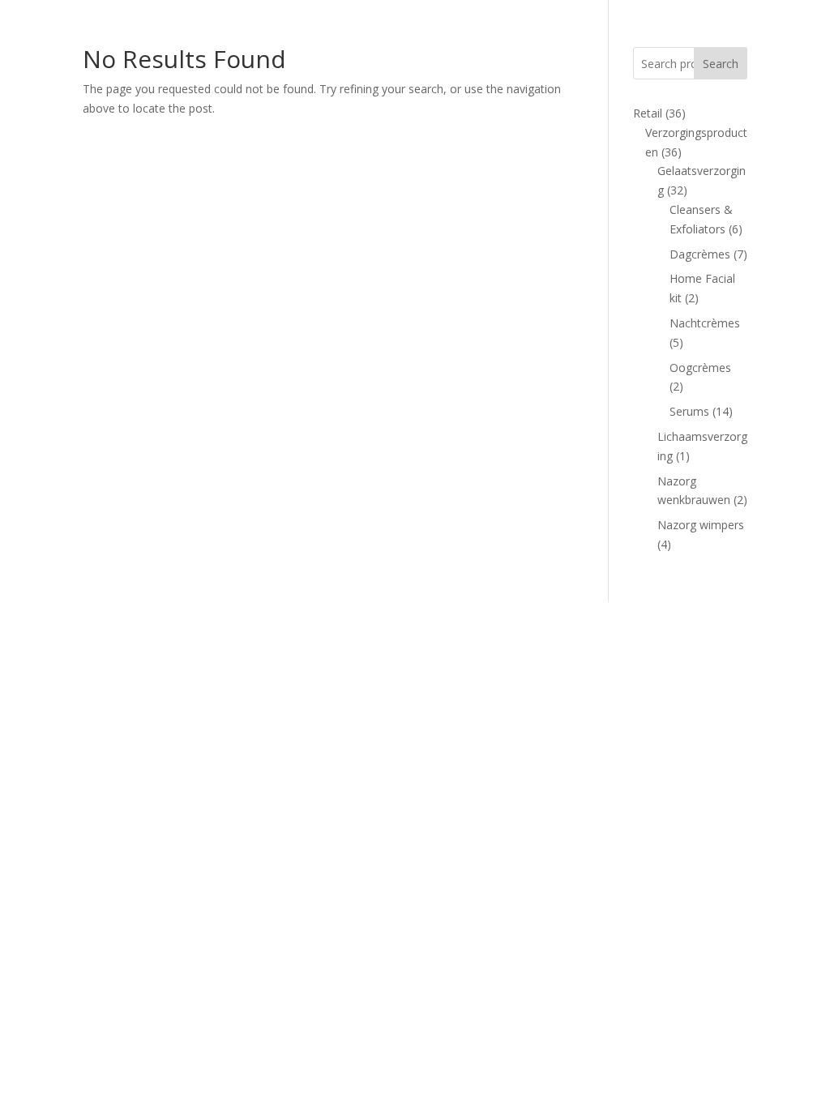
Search (720, 63)
